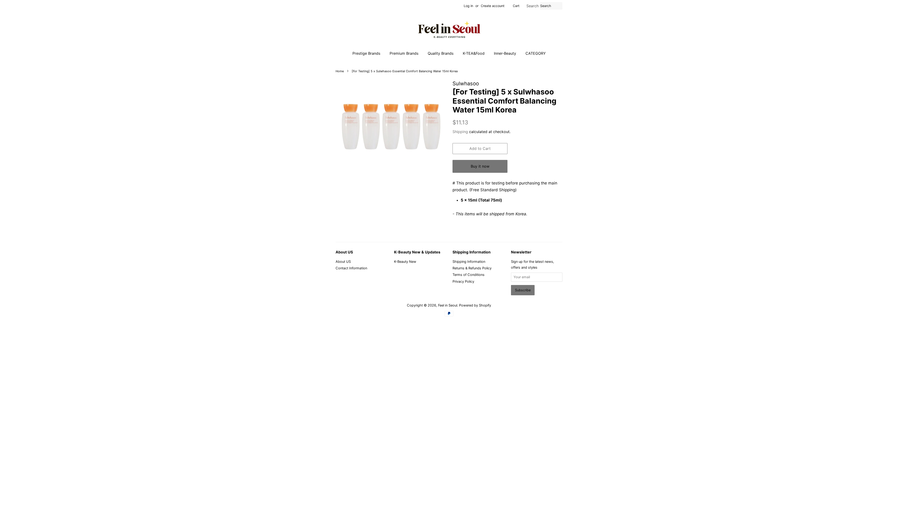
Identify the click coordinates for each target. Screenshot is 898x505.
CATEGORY (535, 53)
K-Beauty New (405, 261)
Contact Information (351, 268)
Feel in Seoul (447, 305)
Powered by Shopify (475, 305)
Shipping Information (469, 261)
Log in (468, 6)
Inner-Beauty (505, 53)
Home (340, 71)
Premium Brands (404, 53)
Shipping (460, 131)
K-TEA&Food (474, 53)
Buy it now (480, 166)
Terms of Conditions (469, 275)
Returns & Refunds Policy (472, 268)
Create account (492, 6)
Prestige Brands (366, 53)
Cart (516, 6)
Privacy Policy (463, 281)
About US (343, 261)
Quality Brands (440, 53)
